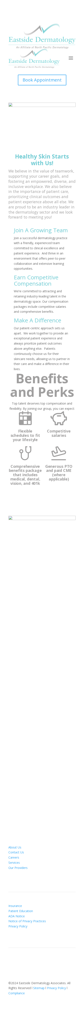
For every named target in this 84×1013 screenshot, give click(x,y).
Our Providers (18, 868)
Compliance (16, 993)
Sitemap (39, 988)
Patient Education (20, 911)
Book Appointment (42, 80)
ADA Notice (16, 916)
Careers (13, 857)
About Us (14, 847)
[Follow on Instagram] (46, 962)
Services (14, 863)
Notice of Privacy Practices (27, 921)
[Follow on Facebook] (37, 962)
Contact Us (16, 852)
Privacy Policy (17, 926)
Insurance (15, 906)
